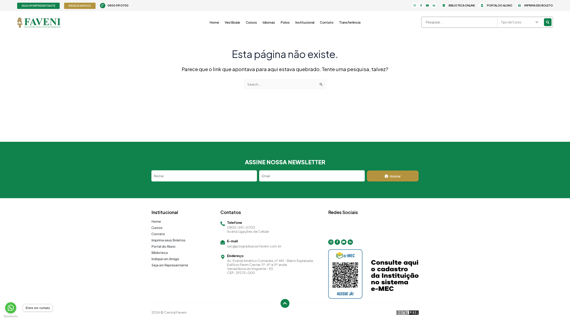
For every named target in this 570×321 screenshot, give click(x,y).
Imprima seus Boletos (168, 240)
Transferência (349, 22)
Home (214, 22)
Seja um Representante (169, 265)
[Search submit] (548, 22)
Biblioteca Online (462, 5)
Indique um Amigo (165, 259)
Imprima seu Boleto (538, 5)
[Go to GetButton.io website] (11, 316)
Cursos (251, 22)
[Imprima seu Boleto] (519, 5)
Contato (327, 22)
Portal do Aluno (499, 5)
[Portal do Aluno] (482, 5)
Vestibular (232, 22)
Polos (285, 22)
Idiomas (269, 22)
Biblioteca (159, 252)
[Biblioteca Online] (443, 5)
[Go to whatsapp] (10, 307)
